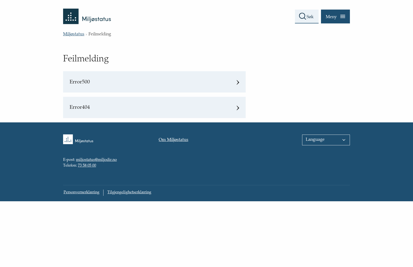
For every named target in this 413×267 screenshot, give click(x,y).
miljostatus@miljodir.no (96, 160)
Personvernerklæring (81, 193)
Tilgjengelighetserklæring (129, 193)
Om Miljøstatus (173, 140)
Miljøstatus (73, 34)
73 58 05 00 (87, 166)
